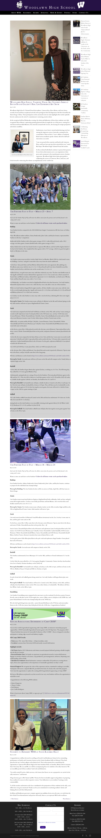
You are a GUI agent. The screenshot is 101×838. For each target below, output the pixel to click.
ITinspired (17, 835)
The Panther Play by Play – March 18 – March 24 (32, 464)
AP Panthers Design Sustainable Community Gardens (84, 108)
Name (41, 808)
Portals (67, 13)
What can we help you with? (47, 814)
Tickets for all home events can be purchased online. (51, 223)
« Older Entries (14, 799)
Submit (43, 827)
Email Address (57, 808)
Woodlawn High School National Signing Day (86, 71)
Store (75, 13)
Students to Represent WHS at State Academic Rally (34, 751)
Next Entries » (67, 799)
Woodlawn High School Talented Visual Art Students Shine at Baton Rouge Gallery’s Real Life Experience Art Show (39, 103)
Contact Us (83, 13)
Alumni (36, 13)
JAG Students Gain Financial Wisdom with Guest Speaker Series (85, 81)
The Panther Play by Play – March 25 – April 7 (31, 211)
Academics (27, 13)
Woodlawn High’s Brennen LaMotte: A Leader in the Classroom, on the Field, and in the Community (85, 44)
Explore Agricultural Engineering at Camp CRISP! (33, 621)
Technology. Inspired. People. (32, 835)
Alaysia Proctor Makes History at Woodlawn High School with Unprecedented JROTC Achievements (86, 27)
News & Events (56, 13)
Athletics (44, 13)
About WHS (16, 13)
